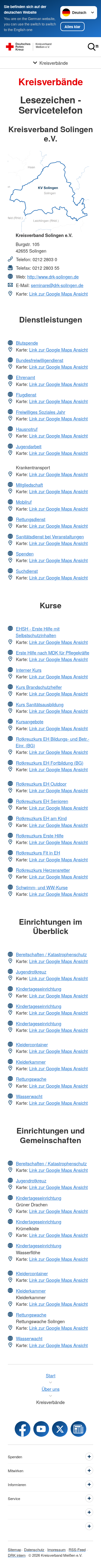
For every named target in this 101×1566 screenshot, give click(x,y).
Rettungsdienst (30, 519)
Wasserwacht (29, 1096)
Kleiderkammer (31, 1062)
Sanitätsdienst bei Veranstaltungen (50, 536)
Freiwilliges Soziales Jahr (40, 412)
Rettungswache (31, 1079)
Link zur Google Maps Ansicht (58, 293)
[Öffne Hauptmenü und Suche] (93, 47)
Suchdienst (27, 571)
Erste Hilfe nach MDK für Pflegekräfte (52, 652)
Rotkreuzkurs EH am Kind (41, 818)
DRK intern (16, 1555)
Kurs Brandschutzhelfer (39, 687)
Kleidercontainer (32, 1044)
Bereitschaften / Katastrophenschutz (51, 954)
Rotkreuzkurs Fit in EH (38, 852)
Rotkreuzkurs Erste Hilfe (39, 835)
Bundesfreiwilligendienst (39, 360)
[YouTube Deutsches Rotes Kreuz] (41, 1429)
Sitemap (14, 1549)
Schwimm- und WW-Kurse (42, 887)
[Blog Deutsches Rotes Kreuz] (78, 1429)
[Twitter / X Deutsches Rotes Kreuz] (60, 1429)
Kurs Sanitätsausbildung (39, 704)
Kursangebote (29, 721)
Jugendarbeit (28, 446)
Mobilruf (24, 502)
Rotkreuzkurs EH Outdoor (41, 784)
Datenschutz (34, 1549)
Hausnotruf (27, 429)
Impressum (56, 1549)
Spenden (25, 553)
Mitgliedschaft (29, 485)
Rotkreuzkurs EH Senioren (42, 801)
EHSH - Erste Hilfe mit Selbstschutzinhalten (38, 631)
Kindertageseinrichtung (38, 989)
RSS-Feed (77, 1549)
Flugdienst (26, 394)
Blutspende (27, 343)
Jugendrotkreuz (31, 971)
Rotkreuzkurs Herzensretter (43, 870)
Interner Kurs (28, 670)
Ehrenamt (25, 377)
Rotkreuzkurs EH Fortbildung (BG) (49, 763)
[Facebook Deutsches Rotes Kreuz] (22, 1429)
